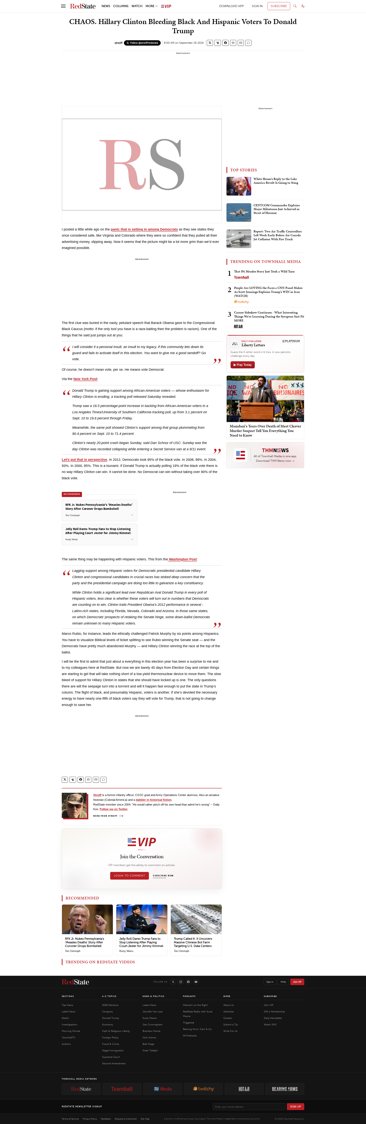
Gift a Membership (274, 1011)
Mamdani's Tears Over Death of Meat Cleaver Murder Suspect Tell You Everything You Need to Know (265, 430)
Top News (67, 1005)
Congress (107, 1011)
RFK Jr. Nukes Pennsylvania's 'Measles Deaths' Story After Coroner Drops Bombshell (84, 942)
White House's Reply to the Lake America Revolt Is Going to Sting (276, 181)
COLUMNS (120, 6)
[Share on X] (210, 43)
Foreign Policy (110, 1037)
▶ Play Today (243, 365)
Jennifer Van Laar (153, 1011)
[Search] (295, 6)
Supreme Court (111, 1057)
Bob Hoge (148, 1044)
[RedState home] (75, 982)
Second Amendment (114, 1063)
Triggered (188, 1022)
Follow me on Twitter (114, 809)
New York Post (85, 379)
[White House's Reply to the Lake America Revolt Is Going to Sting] (238, 186)
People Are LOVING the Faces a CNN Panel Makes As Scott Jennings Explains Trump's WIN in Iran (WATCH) (268, 291)
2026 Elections (110, 1005)
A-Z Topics (109, 996)
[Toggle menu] (63, 6)
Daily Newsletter (273, 1018)
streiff (118, 43)
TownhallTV (68, 1037)
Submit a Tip (230, 1024)
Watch (65, 1018)
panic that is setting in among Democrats (144, 229)
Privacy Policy (90, 1119)
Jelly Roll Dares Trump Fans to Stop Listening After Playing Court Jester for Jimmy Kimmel (141, 942)
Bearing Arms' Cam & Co (197, 1029)
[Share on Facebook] (225, 43)
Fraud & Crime (110, 1044)
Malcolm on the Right (195, 1005)
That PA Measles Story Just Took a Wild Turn (264, 271)
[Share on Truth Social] (217, 43)
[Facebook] (188, 982)
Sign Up (295, 1106)
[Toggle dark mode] (303, 6)
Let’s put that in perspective (84, 460)
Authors (66, 1044)
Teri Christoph (72, 951)
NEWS (106, 6)
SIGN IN (257, 6)
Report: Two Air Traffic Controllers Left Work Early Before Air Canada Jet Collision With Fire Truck (278, 235)
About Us (228, 1005)
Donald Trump (110, 1018)
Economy (107, 1024)
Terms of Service (70, 1119)
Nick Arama (149, 1037)
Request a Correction (126, 1119)
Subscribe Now (163, 876)
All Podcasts (190, 1035)
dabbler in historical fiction (153, 799)
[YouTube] (196, 982)
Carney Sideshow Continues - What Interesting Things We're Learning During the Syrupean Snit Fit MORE (269, 316)
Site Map (145, 1119)
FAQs (283, 982)
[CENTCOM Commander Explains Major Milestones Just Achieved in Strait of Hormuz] (238, 212)
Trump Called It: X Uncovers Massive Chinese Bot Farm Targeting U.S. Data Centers (193, 942)
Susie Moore (150, 1018)
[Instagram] (181, 982)
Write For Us (230, 1031)
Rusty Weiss (126, 951)
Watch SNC (270, 1024)
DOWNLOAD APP (231, 6)
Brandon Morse (151, 1031)
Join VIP (297, 982)
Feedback (106, 1119)
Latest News (68, 1011)
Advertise (228, 1011)
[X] (173, 982)
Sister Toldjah (150, 1050)
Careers (227, 1018)
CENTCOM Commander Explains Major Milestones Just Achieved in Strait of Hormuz (277, 209)
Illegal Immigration (113, 1050)
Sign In (269, 982)
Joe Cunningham (153, 1024)
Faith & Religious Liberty (116, 1031)
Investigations (69, 1024)
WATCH (137, 6)
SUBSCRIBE (279, 6)
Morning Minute (71, 1031)
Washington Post (182, 559)
